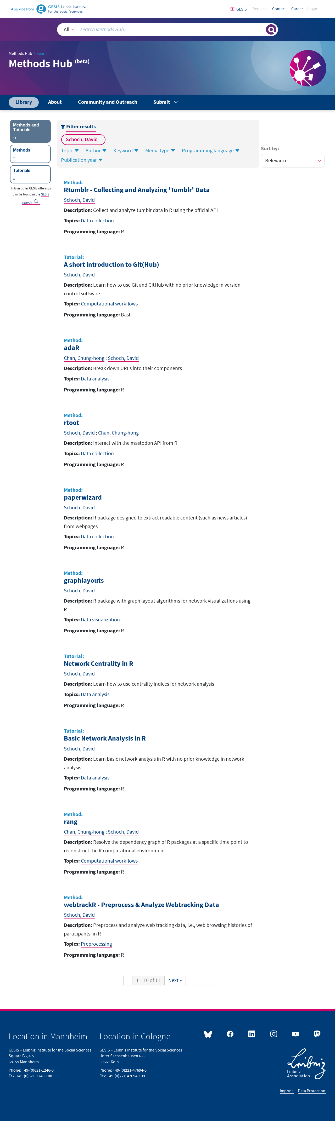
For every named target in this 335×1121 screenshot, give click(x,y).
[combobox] (167, 29)
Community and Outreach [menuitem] (107, 102)
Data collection (97, 220)
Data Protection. (312, 1091)
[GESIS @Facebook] (229, 1034)
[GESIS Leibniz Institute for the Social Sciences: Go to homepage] (48, 8)
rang (70, 822)
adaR (71, 348)
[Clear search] (261, 29)
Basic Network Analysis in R (105, 738)
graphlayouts (84, 580)
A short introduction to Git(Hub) (111, 264)
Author (94, 150)
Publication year (79, 160)
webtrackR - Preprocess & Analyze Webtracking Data (141, 905)
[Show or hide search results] (271, 29)
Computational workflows (109, 304)
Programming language (208, 150)
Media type (157, 150)
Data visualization (100, 619)
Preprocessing (96, 944)
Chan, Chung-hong (84, 358)
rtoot (71, 422)
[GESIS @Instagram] (273, 1034)
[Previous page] (127, 980)
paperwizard (83, 497)
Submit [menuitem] (161, 102)
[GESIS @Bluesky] (207, 1034)
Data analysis (95, 378)
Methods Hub (20, 53)
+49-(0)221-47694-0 (130, 1070)
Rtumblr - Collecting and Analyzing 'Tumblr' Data (137, 190)
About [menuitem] (55, 102)
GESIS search (35, 198)
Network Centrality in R (98, 663)
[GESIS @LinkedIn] (251, 1034)
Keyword (123, 150)
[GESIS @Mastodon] (316, 1034)
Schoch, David (82, 139)
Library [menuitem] (23, 102)
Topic (67, 150)
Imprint (287, 1091)
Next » (175, 980)
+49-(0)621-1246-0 (38, 1070)
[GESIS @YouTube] (295, 1034)
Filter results (81, 126)
